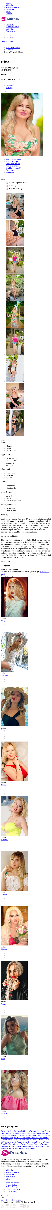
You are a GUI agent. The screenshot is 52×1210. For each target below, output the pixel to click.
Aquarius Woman (40, 1144)
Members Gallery (12, 1172)
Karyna (4, 894)
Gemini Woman (19, 1135)
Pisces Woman (19, 1138)
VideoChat (10, 1170)
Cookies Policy (11, 1191)
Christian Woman (14, 1148)
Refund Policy (11, 1187)
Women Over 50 (36, 1142)
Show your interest (13, 164)
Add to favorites (12, 166)
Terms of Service (12, 1183)
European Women (35, 1146)
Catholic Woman (21, 1146)
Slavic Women (6, 1140)
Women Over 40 (9, 1142)
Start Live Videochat (14, 159)
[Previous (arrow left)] (2, 179)
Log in (8, 3)
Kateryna (4, 840)
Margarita (4, 620)
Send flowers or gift (13, 168)
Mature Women (44, 1135)
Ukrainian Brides (43, 1131)
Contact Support (7, 41)
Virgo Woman (42, 1133)
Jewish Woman (31, 1135)
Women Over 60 (14, 1144)
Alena (3, 1004)
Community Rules (13, 1189)
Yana (3, 730)
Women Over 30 (31, 1140)
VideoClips (10, 1174)
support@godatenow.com (11, 1200)
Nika (3, 1059)
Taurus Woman (31, 1138)
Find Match (10, 1177)
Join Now (9, 37)
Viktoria (4, 949)
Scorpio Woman (19, 1140)
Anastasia (4, 1113)
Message (9, 88)
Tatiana (4, 785)
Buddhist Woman (7, 1146)
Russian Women (27, 1144)
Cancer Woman (7, 1135)
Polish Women (42, 1138)
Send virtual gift (12, 172)
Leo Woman (31, 1131)
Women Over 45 (23, 1142)
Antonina (4, 675)
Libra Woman (31, 1133)
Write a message (12, 161)
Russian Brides (6, 1131)
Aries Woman (20, 1133)
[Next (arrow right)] (4, 179)
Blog (8, 1179)
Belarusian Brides (8, 1133)
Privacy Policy (11, 1185)
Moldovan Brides (19, 1131)
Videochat (10, 85)
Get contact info (12, 170)
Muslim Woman (7, 1138)
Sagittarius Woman (28, 1148)
